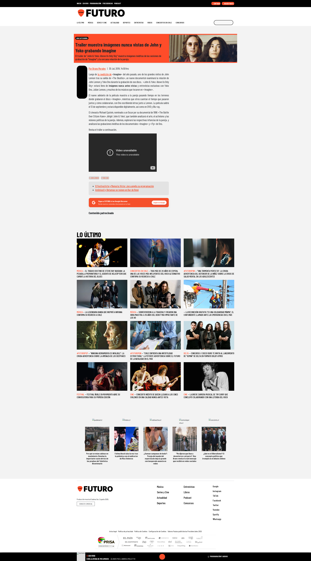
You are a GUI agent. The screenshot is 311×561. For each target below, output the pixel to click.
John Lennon (94, 178)
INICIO (79, 3)
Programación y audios (219, 556)
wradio (151, 541)
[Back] (150, 557)
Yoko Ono (105, 178)
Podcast (187, 497)
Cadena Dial (191, 541)
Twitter (215, 505)
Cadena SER (174, 538)
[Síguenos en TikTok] (213, 12)
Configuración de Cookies (157, 531)
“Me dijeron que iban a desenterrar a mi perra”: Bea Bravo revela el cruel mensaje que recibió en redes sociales (184, 457)
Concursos (180, 22)
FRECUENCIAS (108, 3)
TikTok (215, 495)
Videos (149, 22)
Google (215, 486)
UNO (144, 541)
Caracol (199, 538)
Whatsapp (216, 519)
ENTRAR (216, 3)
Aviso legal (113, 531)
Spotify (215, 514)
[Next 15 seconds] (168, 557)
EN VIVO (85, 3)
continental (170, 541)
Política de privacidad (125, 531)
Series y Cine (102, 22)
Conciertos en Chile (164, 22)
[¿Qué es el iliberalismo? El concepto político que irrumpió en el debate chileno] (214, 439)
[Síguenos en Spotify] (229, 12)
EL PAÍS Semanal (176, 541)
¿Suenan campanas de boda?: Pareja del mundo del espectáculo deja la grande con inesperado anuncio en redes (155, 458)
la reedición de (105, 74)
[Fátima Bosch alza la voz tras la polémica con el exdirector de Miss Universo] (126, 439)
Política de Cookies (140, 531)
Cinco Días (160, 541)
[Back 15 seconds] (156, 557)
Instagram (216, 491)
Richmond (126, 548)
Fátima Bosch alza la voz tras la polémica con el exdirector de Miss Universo (126, 456)
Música (90, 22)
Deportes (126, 22)
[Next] (174, 557)
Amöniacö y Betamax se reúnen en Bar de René (117, 189)
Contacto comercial (85, 504)
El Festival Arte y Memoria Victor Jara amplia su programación (124, 186)
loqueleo (180, 548)
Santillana (151, 538)
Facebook (216, 500)
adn (190, 538)
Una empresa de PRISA (106, 540)
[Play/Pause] (162, 557)
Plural (149, 548)
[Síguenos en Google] (206, 12)
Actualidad (115, 22)
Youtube (215, 509)
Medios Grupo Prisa (106, 546)
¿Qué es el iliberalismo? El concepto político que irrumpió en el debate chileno (213, 456)
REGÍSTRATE (229, 3)
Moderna (138, 548)
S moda (170, 548)
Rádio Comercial (203, 548)
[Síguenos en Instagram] (210, 12)
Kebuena (200, 541)
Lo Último (80, 22)
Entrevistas (138, 22)
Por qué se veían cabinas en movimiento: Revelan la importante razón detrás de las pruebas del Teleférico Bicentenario (97, 458)
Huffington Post (131, 541)
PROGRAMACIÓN (95, 3)
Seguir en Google (159, 202)
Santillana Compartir (164, 538)
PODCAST (117, 3)
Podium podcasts (126, 544)
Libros (187, 492)
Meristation (192, 548)
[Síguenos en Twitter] (221, 12)
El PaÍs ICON (160, 548)
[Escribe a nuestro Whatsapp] (233, 12)
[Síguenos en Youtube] (225, 12)
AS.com (182, 538)
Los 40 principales (139, 538)
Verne (183, 541)
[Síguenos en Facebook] (217, 12)
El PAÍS (127, 538)
